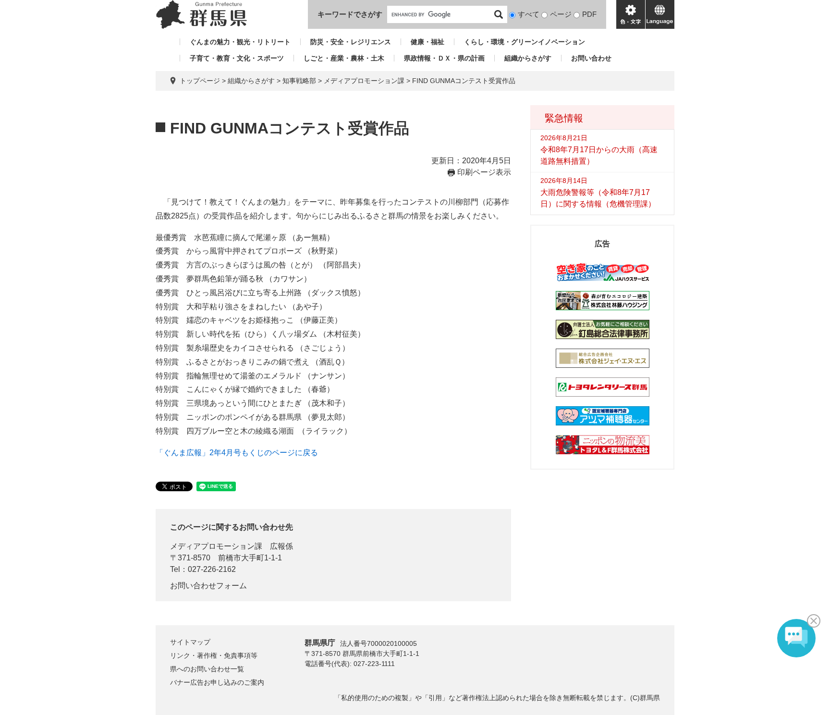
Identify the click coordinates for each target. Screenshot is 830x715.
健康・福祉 (427, 41)
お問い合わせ (591, 58)
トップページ (200, 81)
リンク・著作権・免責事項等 (213, 655)
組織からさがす (527, 58)
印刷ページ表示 (484, 172)
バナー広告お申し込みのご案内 (217, 682)
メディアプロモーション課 (364, 81)
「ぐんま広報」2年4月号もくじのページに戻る (237, 452)
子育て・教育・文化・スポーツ (237, 58)
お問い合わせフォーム (208, 586)
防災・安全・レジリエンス (350, 41)
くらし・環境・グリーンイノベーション (524, 41)
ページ (561, 14)
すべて (528, 14)
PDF (589, 14)
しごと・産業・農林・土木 (344, 58)
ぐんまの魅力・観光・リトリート (240, 41)
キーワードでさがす (349, 14)
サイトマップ (190, 642)
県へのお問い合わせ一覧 (207, 669)
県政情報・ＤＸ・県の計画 (444, 58)
